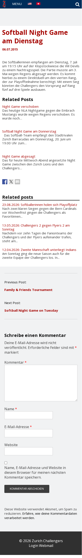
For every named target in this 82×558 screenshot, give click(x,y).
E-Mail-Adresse (18, 426)
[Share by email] (17, 181)
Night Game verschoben (20, 106)
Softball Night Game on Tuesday (31, 310)
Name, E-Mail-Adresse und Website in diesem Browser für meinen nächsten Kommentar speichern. (35, 472)
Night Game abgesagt (18, 156)
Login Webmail (41, 545)
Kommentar (15, 362)
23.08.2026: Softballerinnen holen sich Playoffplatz (39, 204)
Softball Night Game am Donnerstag (29, 131)
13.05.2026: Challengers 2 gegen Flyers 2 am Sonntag (36, 227)
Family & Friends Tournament (28, 289)
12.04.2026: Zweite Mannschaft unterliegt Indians (39, 249)
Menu (17, 4)
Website (11, 444)
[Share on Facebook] (4, 181)
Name (10, 409)
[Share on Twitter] (11, 181)
